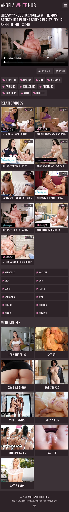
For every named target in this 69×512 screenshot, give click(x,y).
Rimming (55, 80)
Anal (26, 93)
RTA (34, 505)
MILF (40, 80)
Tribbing (10, 87)
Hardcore (11, 93)
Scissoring (28, 87)
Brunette (10, 80)
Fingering (47, 87)
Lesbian (27, 80)
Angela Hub (18, 5)
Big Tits (40, 93)
